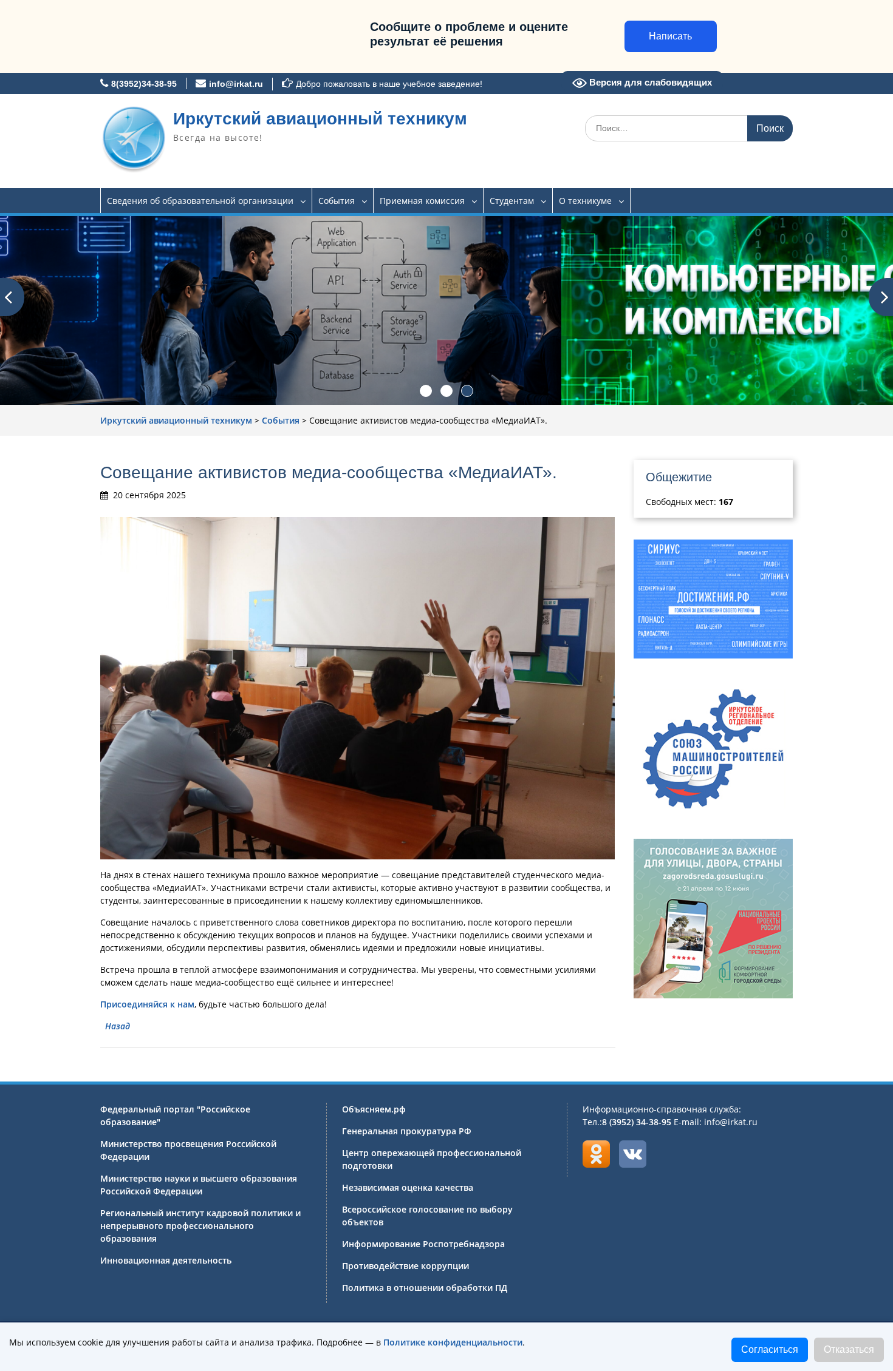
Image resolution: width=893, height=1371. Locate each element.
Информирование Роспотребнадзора (423, 1244)
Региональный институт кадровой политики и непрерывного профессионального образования (200, 1225)
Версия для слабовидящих (649, 82)
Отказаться (849, 1349)
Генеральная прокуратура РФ (406, 1131)
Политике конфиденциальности (452, 1342)
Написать (670, 36)
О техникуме (585, 200)
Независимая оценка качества (407, 1187)
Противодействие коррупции (405, 1265)
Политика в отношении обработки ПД (424, 1287)
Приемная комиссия (422, 200)
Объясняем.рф (374, 1109)
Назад (117, 1026)
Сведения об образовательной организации (200, 200)
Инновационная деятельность (165, 1260)
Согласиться (769, 1349)
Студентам (512, 200)
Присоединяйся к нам (147, 1004)
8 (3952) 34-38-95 (636, 1122)
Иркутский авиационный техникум (320, 118)
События (336, 200)
